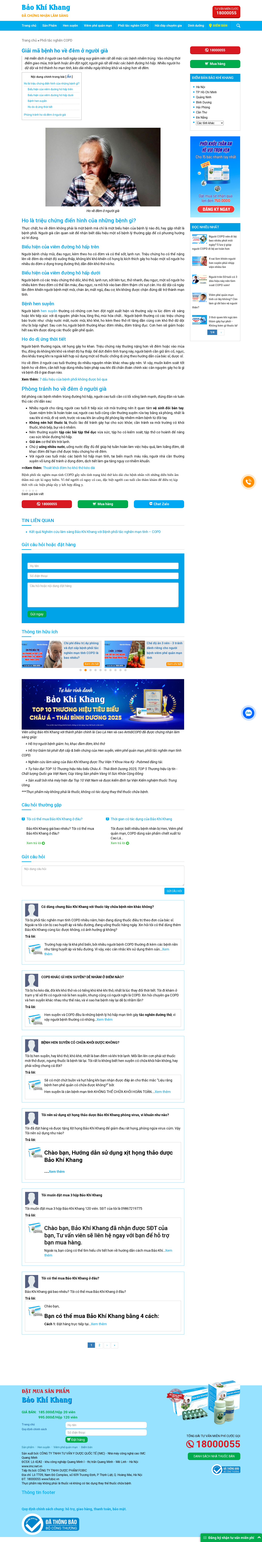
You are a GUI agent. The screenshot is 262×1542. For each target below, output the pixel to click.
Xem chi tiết (92, 663)
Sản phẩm (28, 1447)
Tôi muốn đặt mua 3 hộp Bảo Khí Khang (71, 1195)
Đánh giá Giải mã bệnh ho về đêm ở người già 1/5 (23, 490)
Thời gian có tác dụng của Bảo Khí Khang (141, 819)
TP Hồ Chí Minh (206, 92)
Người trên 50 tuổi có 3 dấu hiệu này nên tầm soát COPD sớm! (223, 281)
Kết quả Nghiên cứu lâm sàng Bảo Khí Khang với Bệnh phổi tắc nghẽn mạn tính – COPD (95, 532)
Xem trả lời (33, 843)
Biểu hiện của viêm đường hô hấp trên (50, 89)
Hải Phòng (203, 107)
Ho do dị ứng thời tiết (40, 106)
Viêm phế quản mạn (98, 25)
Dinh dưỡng (196, 25)
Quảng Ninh (203, 97)
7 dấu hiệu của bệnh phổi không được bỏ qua (73, 379)
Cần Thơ (201, 112)
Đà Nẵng (202, 117)
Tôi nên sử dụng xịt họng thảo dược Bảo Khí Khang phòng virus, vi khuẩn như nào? (105, 1115)
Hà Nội (200, 87)
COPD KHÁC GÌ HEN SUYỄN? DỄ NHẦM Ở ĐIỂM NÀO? (82, 977)
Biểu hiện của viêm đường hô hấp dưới (50, 95)
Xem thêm (105, 1019)
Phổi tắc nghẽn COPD (133, 25)
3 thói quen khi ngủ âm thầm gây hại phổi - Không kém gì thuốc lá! (223, 321)
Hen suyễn (70, 25)
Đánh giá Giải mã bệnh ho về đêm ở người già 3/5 (29, 490)
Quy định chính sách (34, 1429)
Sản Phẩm (49, 25)
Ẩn (69, 76)
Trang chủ (29, 25)
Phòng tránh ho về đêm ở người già (45, 114)
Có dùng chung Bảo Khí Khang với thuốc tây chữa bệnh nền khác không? (97, 907)
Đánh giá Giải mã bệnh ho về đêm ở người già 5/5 (36, 490)
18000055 (218, 1444)
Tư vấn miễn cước (226, 11)
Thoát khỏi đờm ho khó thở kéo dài (69, 468)
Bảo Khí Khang (46, 6)
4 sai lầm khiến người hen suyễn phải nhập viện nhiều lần (222, 262)
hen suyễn (49, 311)
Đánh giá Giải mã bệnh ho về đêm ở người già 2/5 (26, 490)
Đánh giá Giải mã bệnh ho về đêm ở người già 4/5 (33, 490)
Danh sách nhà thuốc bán (214, 1456)
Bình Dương (204, 102)
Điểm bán (220, 25)
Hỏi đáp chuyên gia (168, 25)
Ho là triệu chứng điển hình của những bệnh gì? (51, 83)
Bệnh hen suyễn (37, 100)
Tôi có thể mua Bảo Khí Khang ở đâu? (54, 819)
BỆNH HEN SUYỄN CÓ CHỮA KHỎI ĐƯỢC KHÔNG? (80, 1042)
